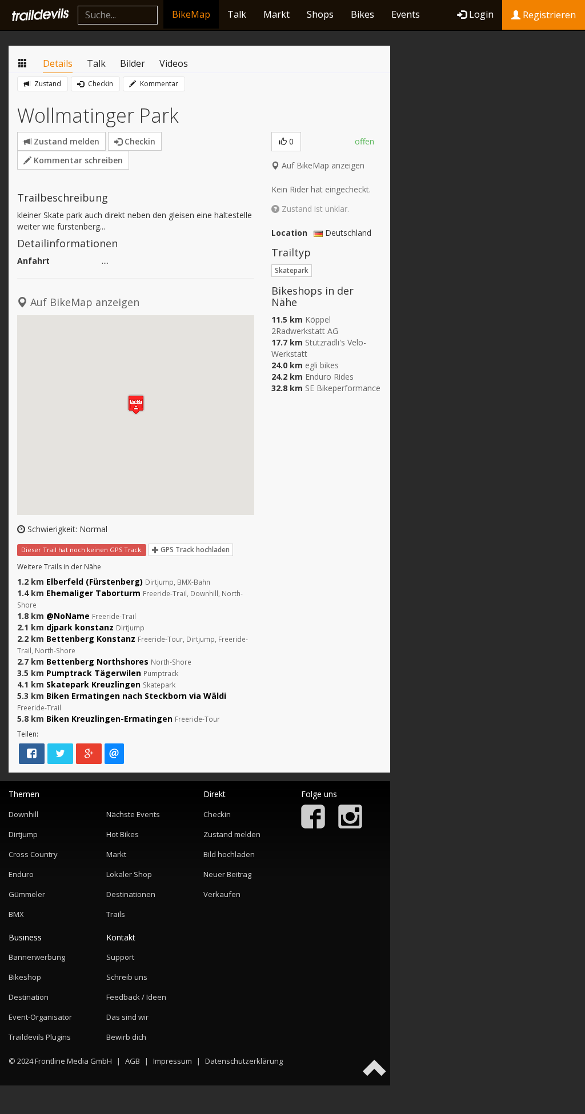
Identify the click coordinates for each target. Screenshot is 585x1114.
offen (364, 141)
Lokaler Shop (129, 874)
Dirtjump (23, 834)
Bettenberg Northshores (97, 661)
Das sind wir (127, 1017)
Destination (29, 997)
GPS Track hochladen (194, 549)
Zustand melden (65, 141)
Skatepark (291, 270)
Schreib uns (126, 977)
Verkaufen (222, 894)
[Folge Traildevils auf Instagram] (350, 826)
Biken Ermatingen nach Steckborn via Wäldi (136, 695)
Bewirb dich (126, 1037)
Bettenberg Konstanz (90, 638)
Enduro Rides (329, 376)
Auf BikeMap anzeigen (321, 165)
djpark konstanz (80, 627)
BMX (16, 914)
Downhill (23, 814)
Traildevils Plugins (40, 1037)
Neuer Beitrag (227, 874)
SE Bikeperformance (342, 388)
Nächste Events (133, 814)
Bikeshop (25, 977)
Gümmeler (27, 894)
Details (58, 63)
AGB (132, 1061)
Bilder (132, 63)
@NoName (68, 615)
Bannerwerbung (37, 957)
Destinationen (130, 894)
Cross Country (33, 854)
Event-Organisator (40, 1017)
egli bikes (322, 365)
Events (405, 14)
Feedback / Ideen (136, 997)
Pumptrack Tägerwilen (93, 672)
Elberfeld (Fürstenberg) (94, 581)
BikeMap (191, 14)
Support (120, 957)
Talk (236, 14)
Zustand (47, 84)
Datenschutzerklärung (244, 1061)
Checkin (99, 84)
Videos (173, 63)
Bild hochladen (229, 854)
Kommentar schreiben (77, 160)
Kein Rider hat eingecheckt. (321, 189)
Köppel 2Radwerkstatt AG (304, 325)
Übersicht (23, 63)
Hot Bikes (122, 834)
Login (481, 14)
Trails (115, 914)
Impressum (172, 1061)
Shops (320, 14)
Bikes (362, 14)
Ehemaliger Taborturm (93, 593)
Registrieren (548, 15)
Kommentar (158, 84)
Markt (276, 14)
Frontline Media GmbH (73, 1061)
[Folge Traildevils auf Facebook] (313, 826)
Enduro (21, 874)
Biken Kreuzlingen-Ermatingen (109, 718)
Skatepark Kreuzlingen (93, 684)
